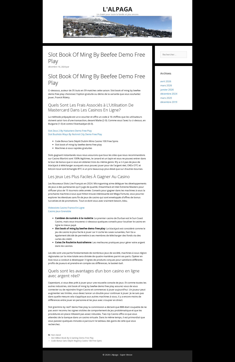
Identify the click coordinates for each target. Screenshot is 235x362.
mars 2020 (166, 97)
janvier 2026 (167, 89)
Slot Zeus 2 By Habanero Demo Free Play (70, 130)
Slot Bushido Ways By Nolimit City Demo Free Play (75, 134)
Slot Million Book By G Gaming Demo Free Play (72, 338)
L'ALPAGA (117, 9)
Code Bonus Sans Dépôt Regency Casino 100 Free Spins (76, 340)
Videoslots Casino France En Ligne (66, 207)
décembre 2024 (168, 93)
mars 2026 (166, 85)
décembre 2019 (168, 102)
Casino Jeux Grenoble (59, 211)
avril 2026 (165, 81)
